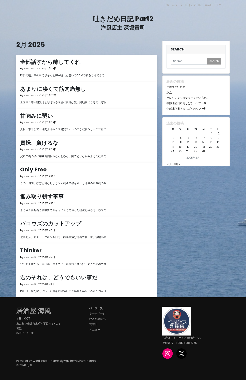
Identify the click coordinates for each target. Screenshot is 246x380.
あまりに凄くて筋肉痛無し (53, 89)
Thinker (31, 250)
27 (195, 151)
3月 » (177, 164)
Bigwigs (64, 361)
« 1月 (169, 164)
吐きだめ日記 (193, 5)
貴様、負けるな (39, 143)
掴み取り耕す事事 (42, 196)
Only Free (33, 169)
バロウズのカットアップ (50, 223)
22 (210, 147)
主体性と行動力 (175, 87)
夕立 (169, 92)
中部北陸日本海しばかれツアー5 (186, 109)
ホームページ (174, 5)
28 (203, 151)
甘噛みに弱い (36, 116)
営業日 (209, 5)
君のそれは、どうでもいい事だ (59, 277)
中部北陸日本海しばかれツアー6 (186, 103)
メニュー (221, 5)
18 (180, 147)
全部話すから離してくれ (50, 62)
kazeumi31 (30, 68)
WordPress (40, 361)
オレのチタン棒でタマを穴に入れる (187, 98)
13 (196, 142)
